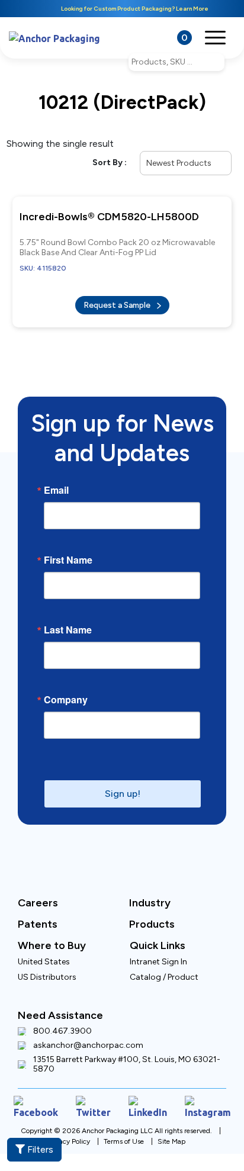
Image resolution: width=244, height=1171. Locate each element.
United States (44, 953)
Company (66, 691)
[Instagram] (205, 1098)
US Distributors (47, 969)
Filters (39, 1149)
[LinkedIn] (147, 1098)
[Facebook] (38, 1098)
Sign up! (122, 785)
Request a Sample (118, 299)
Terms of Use (124, 1129)
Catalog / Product (164, 969)
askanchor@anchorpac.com (88, 1037)
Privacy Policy (68, 1129)
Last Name (68, 621)
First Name (68, 551)
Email (56, 482)
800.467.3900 (62, 1023)
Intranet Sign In (158, 953)
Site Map (171, 1129)
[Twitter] (93, 1098)
